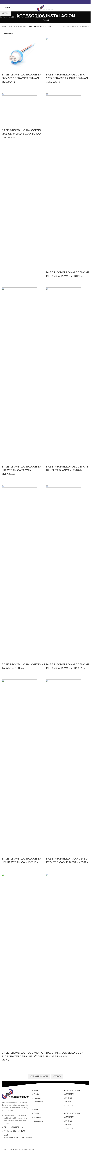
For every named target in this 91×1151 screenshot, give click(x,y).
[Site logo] (45, 8)
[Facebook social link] (45, 2)
